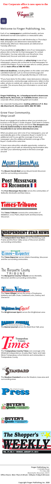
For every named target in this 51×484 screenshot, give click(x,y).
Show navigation (4, 21)
